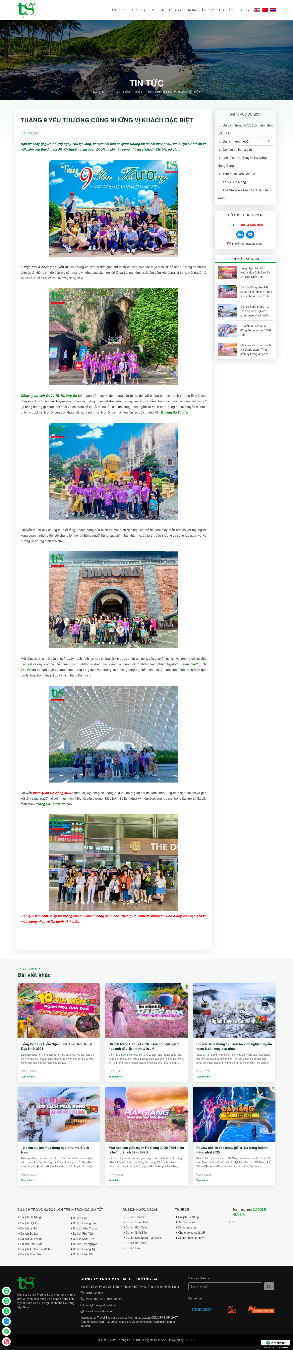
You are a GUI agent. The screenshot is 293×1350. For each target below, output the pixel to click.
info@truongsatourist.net (247, 243)
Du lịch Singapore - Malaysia (144, 1238)
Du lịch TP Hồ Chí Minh (35, 1249)
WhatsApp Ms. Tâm (6, 1311)
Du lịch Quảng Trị (84, 1249)
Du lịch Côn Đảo (30, 1254)
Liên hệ (244, 10)
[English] (257, 10)
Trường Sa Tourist (6, 1291)
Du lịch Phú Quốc (31, 1244)
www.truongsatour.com (100, 1311)
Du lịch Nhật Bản (136, 1232)
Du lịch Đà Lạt (29, 1233)
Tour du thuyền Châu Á (239, 173)
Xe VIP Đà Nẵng (234, 182)
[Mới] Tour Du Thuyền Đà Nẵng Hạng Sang (242, 161)
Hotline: (245, 225)
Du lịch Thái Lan (136, 1217)
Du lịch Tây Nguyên (85, 1244)
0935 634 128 (94, 1299)
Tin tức (191, 10)
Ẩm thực (208, 10)
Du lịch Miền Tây (83, 1239)
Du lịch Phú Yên (83, 1233)
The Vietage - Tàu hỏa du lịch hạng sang (245, 194)
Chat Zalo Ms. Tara (6, 1321)
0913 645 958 (94, 1293)
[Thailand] (273, 10)
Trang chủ (120, 10)
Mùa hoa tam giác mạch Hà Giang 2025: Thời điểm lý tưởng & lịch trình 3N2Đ (146, 1149)
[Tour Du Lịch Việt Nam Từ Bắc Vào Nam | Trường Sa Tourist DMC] (26, 10)
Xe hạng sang (187, 1227)
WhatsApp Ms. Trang (6, 1301)
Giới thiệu (139, 10)
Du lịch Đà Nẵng (30, 1217)
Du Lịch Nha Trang (85, 1228)
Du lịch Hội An (29, 1223)
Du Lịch (158, 10)
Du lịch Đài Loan (136, 1243)
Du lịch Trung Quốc (138, 1222)
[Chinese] (265, 10)
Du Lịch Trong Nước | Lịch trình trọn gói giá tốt (245, 129)
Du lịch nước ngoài (236, 141)
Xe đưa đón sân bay (191, 1238)
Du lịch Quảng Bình (85, 1223)
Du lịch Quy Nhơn (31, 1239)
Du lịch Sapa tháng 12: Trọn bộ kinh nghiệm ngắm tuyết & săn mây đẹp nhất (234, 1046)
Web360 (189, 1340)
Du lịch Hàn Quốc (137, 1227)
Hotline (6, 1341)
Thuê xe (175, 10)
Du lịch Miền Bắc (83, 1254)
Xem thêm (27, 1076)
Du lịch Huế (80, 1218)
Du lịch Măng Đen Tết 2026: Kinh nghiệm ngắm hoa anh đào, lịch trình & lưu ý (144, 1046)
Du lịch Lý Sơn (29, 1228)
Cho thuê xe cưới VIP (191, 1232)
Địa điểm (226, 10)
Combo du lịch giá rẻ (237, 149)
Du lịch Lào (133, 1248)
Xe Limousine (186, 1222)
